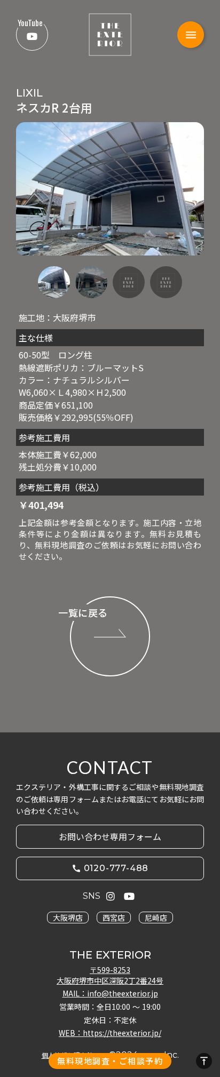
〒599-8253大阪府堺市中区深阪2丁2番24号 (110, 975)
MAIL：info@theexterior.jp (110, 993)
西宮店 (114, 917)
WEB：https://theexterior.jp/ (110, 1033)
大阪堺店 (68, 917)
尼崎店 (156, 917)
